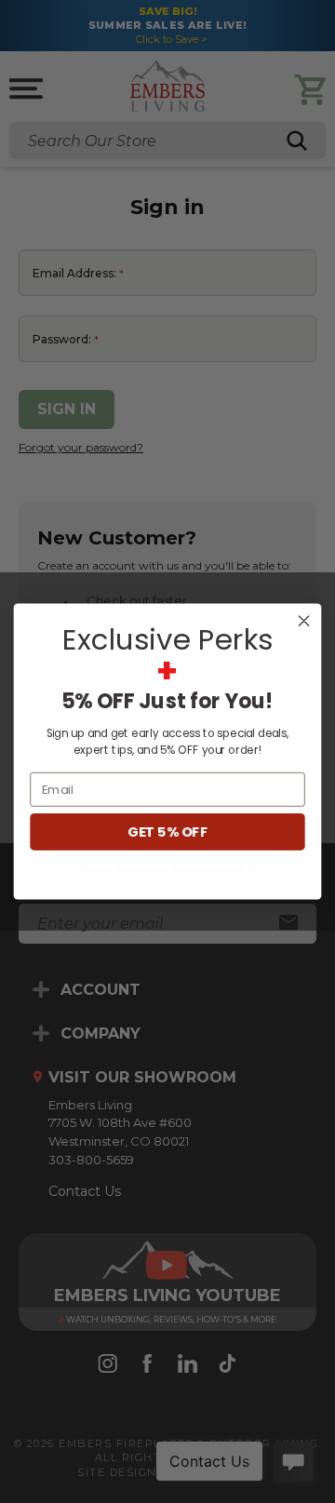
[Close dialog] (304, 621)
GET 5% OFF (167, 832)
